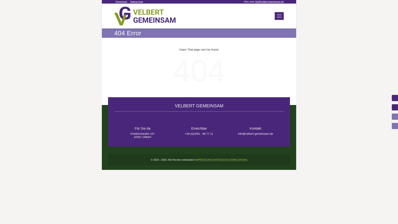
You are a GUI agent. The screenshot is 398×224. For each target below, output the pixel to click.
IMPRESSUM (203, 159)
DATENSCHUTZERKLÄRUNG (230, 159)
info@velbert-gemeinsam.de (269, 1)
